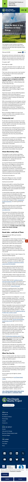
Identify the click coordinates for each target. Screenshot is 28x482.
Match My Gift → (13, 5)
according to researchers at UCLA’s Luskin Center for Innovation (13, 263)
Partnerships (5, 419)
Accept (20, 479)
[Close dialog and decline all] (27, 469)
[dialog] (14, 475)
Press (3, 446)
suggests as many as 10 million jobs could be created (13, 311)
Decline (7, 479)
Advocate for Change (7, 431)
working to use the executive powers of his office (12, 280)
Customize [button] (5, 474)
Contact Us (4, 423)
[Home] (8, 10)
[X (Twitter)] (25, 52)
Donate (4, 429)
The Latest (4, 443)
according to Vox (6, 210)
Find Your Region (6, 435)
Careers (4, 421)
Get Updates (5, 441)
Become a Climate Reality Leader (9, 433)
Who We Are (5, 414)
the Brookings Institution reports (13, 336)
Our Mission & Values (7, 417)
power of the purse (15, 286)
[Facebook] (23, 52)
